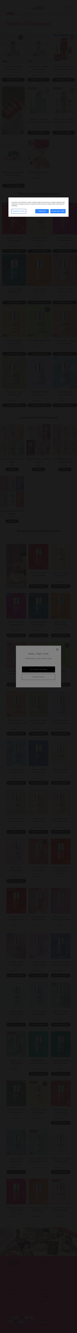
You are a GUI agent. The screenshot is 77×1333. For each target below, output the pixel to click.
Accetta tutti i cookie (57, 211)
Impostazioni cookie (19, 211)
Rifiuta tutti (42, 211)
